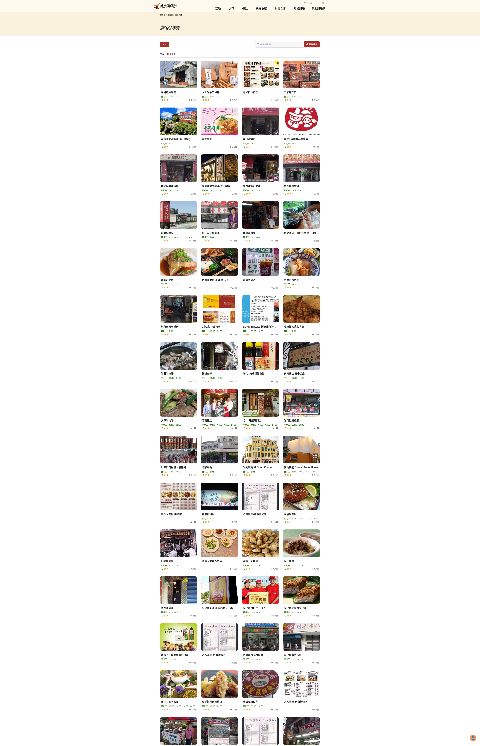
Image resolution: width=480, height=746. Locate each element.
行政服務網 (319, 9)
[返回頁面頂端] (473, 742)
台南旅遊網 (165, 6)
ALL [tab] (164, 44)
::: (301, 2)
